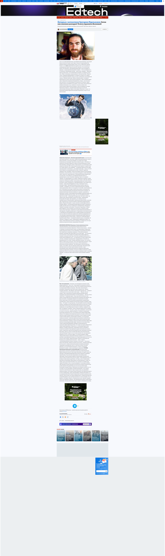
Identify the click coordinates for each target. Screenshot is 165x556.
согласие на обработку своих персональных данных (100, 473)
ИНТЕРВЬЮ (62, 420)
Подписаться (70, 29)
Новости (62, 17)
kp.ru (90, 414)
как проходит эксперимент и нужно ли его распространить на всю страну (79, 152)
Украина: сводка (75, 17)
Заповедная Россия (91, 17)
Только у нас (66, 17)
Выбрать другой (79, 6)
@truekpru (64, 411)
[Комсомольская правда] (62, 3)
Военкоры (70, 17)
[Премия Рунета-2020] (70, 3)
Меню (1, 1)
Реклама (100, 3)
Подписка (105, 3)
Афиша (101, 17)
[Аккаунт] (163, 1)
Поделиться (105, 29)
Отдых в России (84, 17)
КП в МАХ (80, 17)
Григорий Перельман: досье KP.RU (69, 420)
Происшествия (97, 17)
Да (75, 6)
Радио (96, 3)
